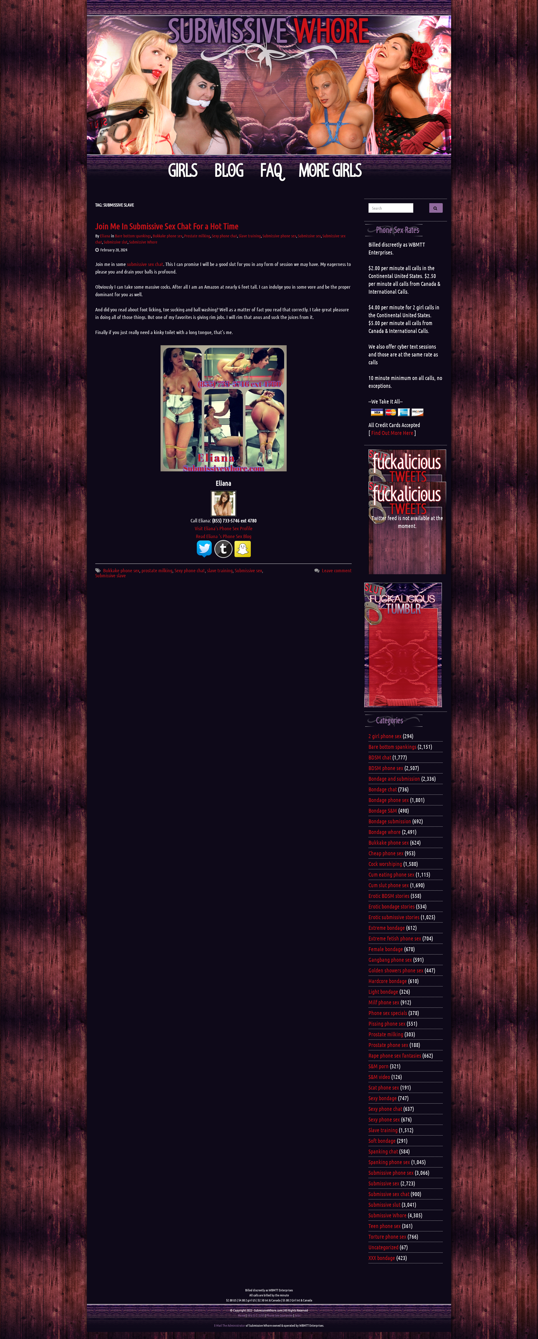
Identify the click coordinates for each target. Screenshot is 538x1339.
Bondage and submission (394, 778)
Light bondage (383, 991)
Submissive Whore (143, 241)
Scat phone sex (383, 1087)
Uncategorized (383, 1247)
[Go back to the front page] (269, 85)
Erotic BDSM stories (388, 895)
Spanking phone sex (389, 1162)
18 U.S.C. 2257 (255, 1315)
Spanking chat (383, 1151)
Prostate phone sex (388, 1044)
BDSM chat (379, 757)
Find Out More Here (392, 432)
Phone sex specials (387, 1012)
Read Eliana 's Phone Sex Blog (223, 536)
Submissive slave (110, 575)
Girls (183, 171)
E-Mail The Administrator (229, 1325)
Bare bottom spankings (133, 235)
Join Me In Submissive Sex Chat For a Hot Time (166, 226)
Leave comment (337, 570)
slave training (220, 570)
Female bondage (385, 949)
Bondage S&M (382, 810)
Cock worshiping (385, 863)
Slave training (250, 235)
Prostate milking (197, 235)
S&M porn (378, 1066)
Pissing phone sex (386, 1023)
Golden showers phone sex (395, 970)
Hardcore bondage (387, 980)
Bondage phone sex (388, 799)
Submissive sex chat (388, 1193)
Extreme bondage (386, 927)
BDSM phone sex (385, 768)
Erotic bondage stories (391, 906)
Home (241, 1315)
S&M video (379, 1076)
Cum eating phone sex (391, 874)
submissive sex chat (145, 264)
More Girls (330, 171)
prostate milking (157, 570)
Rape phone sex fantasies (394, 1055)
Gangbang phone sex (390, 959)
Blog (229, 171)
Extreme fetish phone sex (394, 938)
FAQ (271, 171)
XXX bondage (381, 1257)
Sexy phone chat (224, 235)
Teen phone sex (384, 1225)
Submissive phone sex (279, 235)
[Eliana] (223, 503)
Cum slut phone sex (388, 885)
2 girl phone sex (385, 736)
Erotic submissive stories (393, 917)
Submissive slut (115, 241)
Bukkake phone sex (167, 235)
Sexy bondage (382, 1098)
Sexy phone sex (384, 1119)
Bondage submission (389, 821)
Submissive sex (309, 235)
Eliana (105, 235)
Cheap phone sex (386, 853)
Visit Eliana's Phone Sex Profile (223, 528)
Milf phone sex (383, 1002)
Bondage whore (384, 831)
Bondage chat (382, 789)
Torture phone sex (387, 1236)
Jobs (297, 1315)
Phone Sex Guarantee (279, 1315)
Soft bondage (382, 1140)
